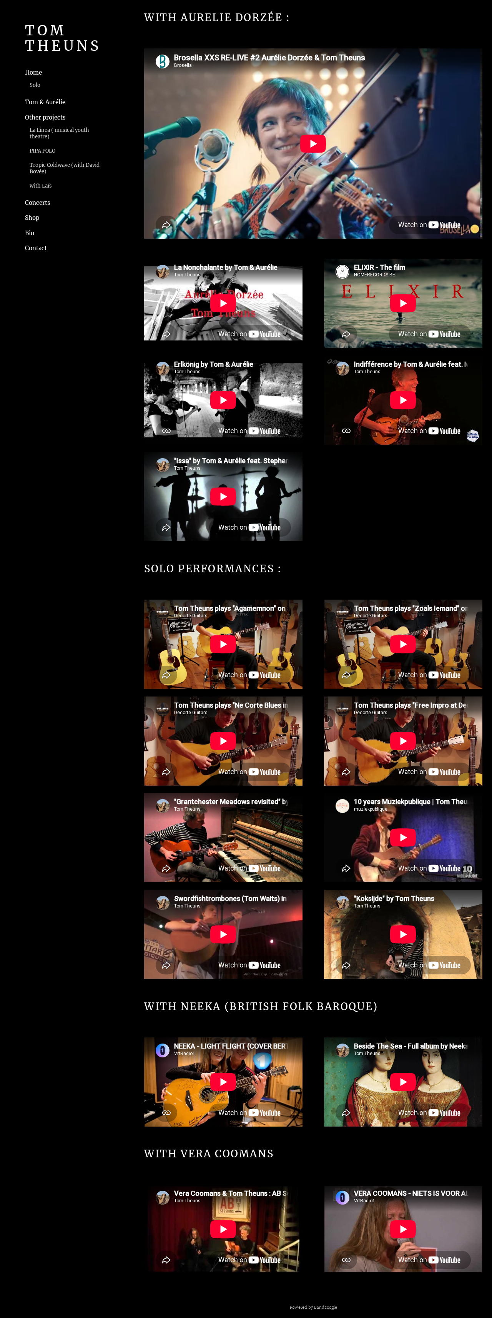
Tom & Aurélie (45, 102)
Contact (36, 248)
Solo (35, 85)
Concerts (37, 202)
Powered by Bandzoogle (313, 1307)
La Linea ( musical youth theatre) (59, 133)
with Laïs (41, 186)
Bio (29, 233)
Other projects (45, 117)
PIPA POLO (42, 151)
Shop (32, 217)
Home (33, 72)
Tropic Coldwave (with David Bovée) (65, 168)
